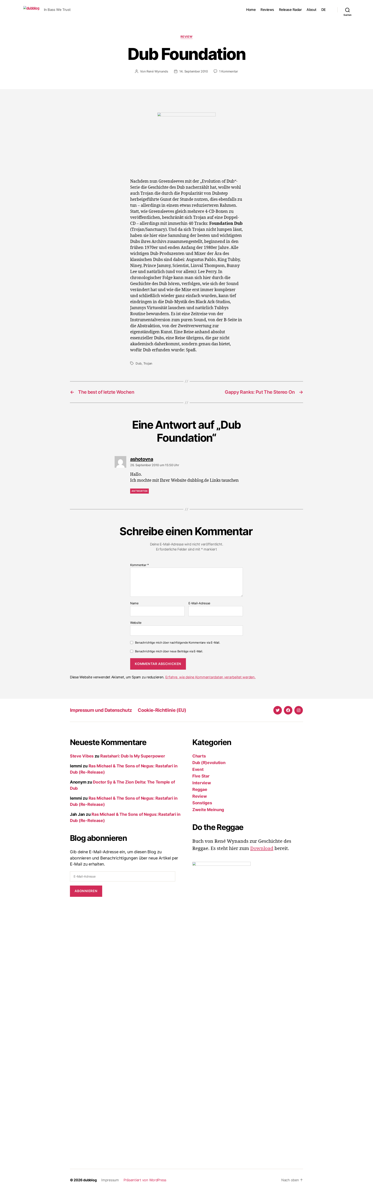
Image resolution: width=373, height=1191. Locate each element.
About (311, 10)
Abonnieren (86, 891)
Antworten (139, 490)
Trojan (147, 363)
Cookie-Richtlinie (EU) (162, 710)
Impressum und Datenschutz (101, 710)
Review (186, 36)
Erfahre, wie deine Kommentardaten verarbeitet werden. (210, 677)
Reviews (267, 10)
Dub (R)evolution (209, 762)
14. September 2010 (193, 71)
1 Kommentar (228, 71)
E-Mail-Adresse (199, 603)
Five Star (201, 776)
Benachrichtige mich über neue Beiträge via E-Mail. (169, 651)
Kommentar (139, 565)
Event (198, 769)
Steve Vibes (82, 756)
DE (323, 10)
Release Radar (290, 10)
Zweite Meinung (208, 809)
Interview (201, 782)
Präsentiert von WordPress (145, 1180)
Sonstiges (202, 802)
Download (261, 848)
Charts (199, 756)
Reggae (199, 789)
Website (135, 622)
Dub (139, 363)
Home (251, 10)
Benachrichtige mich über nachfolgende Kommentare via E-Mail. (177, 642)
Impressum (110, 1180)
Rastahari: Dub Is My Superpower (132, 756)
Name (134, 603)
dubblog (90, 1180)
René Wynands (157, 71)
